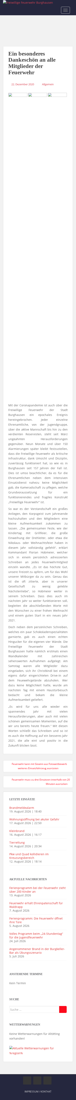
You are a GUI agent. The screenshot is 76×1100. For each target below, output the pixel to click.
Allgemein (48, 84)
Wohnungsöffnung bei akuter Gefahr (34, 819)
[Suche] (63, 1009)
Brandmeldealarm (21, 808)
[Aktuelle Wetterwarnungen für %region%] (38, 1050)
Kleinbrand (17, 831)
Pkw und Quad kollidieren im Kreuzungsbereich (29, 856)
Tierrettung (17, 842)
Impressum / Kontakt (38, 1091)
